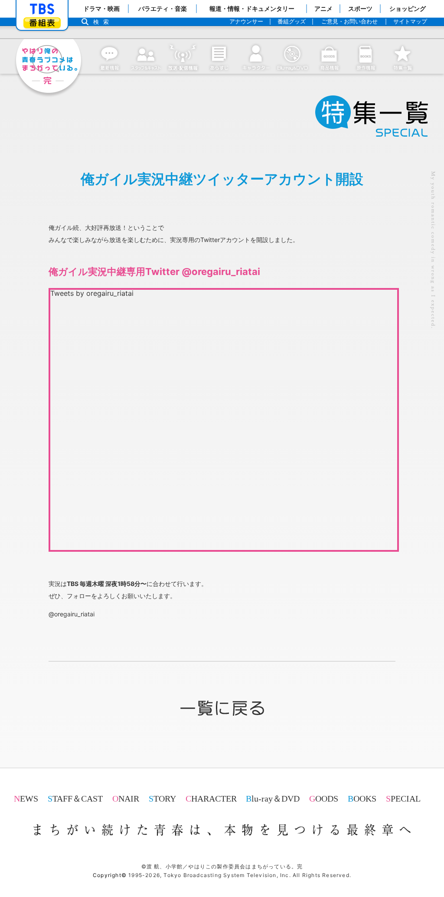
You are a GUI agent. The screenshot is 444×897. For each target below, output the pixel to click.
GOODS (323, 798)
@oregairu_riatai (72, 614)
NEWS (26, 798)
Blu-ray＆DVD (273, 798)
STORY (162, 798)
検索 (103, 22)
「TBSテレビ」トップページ (42, 9)
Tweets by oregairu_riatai (92, 293)
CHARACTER (211, 798)
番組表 (42, 22)
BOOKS (362, 798)
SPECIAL (403, 798)
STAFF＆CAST (75, 798)
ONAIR (125, 798)
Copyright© (110, 875)
